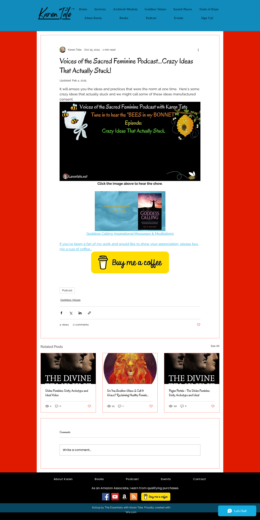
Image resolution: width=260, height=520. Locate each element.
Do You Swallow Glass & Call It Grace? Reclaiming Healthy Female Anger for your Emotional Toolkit (127, 393)
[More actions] (198, 49)
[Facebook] (105, 496)
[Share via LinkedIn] (80, 313)
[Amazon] (124, 496)
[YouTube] (115, 496)
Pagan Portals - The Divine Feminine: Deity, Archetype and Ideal (189, 393)
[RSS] (133, 496)
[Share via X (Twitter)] (71, 313)
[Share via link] (89, 313)
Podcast (67, 290)
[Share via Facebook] (61, 313)
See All (215, 345)
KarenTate (54, 14)
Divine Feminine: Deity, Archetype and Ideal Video (66, 393)
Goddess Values (70, 299)
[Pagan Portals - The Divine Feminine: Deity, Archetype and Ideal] (191, 368)
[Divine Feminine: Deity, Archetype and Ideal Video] (68, 368)
